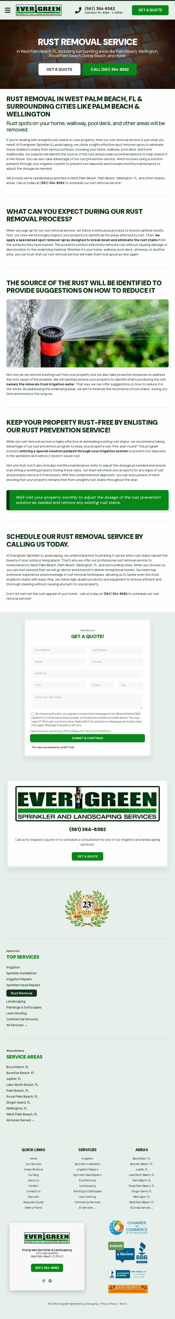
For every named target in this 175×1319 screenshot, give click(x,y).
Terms (123, 1303)
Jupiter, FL (13, 1078)
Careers (33, 1186)
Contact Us (33, 1191)
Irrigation (13, 967)
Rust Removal (21, 993)
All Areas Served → (20, 1120)
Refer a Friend (33, 1208)
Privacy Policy (63, 731)
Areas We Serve (33, 1169)
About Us (33, 1180)
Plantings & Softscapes (24, 1007)
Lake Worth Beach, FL (22, 1084)
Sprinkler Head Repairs (23, 985)
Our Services (33, 1164)
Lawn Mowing (16, 1013)
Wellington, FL (16, 1108)
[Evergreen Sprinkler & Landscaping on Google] (50, 1281)
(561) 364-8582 (52, 183)
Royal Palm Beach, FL (22, 1096)
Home (33, 1158)
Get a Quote (150, 10)
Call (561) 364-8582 (110, 69)
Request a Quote (33, 1202)
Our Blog (33, 1175)
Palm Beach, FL (17, 1090)
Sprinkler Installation (21, 973)
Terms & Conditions (98, 731)
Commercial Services (22, 1019)
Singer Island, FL (18, 1102)
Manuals (33, 1197)
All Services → (17, 1025)
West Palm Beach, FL (21, 1114)
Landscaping (16, 1001)
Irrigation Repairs (19, 979)
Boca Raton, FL (17, 1067)
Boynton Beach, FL (20, 1073)
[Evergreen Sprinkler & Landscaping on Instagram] (44, 1281)
